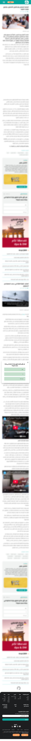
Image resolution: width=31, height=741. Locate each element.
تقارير (28, 696)
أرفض (16, 735)
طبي (20, 696)
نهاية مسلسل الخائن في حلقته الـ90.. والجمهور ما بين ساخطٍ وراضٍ (15, 266)
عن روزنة (22, 729)
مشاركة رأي (26, 706)
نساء (20, 697)
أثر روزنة (18, 729)
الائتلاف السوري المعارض (24, 154)
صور (15, 706)
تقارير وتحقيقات (26, 694)
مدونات (28, 699)
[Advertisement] (15, 81)
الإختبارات (5, 706)
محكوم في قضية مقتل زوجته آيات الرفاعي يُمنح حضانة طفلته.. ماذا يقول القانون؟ (16, 275)
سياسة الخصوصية (26, 729)
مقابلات (8, 700)
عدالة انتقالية (26, 704)
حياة (4, 694)
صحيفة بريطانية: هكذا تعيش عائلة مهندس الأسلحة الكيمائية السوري (17, 261)
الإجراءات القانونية (17, 558)
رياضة (4, 696)
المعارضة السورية (20, 152)
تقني (15, 697)
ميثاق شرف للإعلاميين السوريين (6, 729)
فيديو (9, 698)
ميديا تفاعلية (4, 704)
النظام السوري (13, 152)
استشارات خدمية (13, 696)
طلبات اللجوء (10, 558)
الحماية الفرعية (25, 556)
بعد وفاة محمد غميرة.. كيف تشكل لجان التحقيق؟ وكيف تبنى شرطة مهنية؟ (17, 270)
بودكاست (5, 707)
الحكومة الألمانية (18, 556)
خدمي (15, 694)
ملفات (9, 697)
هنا (10, 146)
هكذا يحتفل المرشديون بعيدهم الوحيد (21, 257)
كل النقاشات (7, 194)
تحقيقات (27, 697)
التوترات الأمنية (13, 554)
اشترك (26, 720)
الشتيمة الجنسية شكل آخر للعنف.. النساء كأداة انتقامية (18, 254)
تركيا (8, 152)
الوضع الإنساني (10, 556)
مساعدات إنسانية (25, 558)
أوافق (25, 735)
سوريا (27, 152)
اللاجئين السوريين (20, 554)
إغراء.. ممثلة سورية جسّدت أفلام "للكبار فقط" (20, 279)
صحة (20, 694)
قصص (28, 698)
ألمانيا (27, 554)
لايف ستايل (19, 698)
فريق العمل (13, 729)
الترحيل (8, 554)
